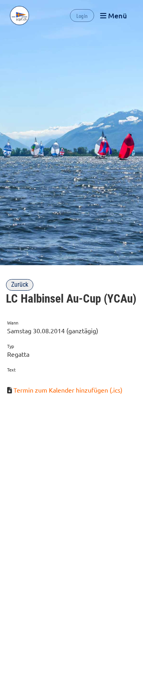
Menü (116, 15)
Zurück (19, 284)
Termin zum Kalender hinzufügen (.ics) (68, 390)
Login (82, 15)
